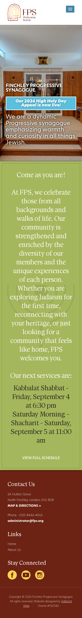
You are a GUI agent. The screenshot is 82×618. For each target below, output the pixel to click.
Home (12, 544)
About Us (14, 550)
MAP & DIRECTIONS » (24, 505)
